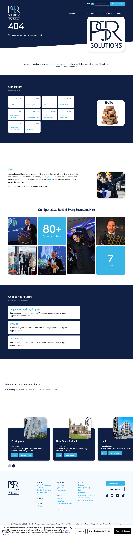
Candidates (72, 13)
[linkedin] (112, 495)
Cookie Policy (90, 524)
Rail (79, 490)
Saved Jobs (88, 4)
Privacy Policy (102, 524)
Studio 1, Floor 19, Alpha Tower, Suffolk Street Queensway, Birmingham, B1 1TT (28, 450)
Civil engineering (84, 488)
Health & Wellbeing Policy (50, 524)
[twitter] (123, 495)
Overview (60, 485)
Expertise (60, 501)
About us (94, 13)
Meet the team (42, 493)
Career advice (62, 490)
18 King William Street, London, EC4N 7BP (116, 449)
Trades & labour (83, 498)
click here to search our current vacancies (41, 390)
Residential (82, 493)
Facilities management (86, 500)
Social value (107, 13)
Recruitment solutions (64, 504)
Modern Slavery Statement (72, 524)
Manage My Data (115, 524)
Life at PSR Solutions (44, 485)
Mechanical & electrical (86, 495)
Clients (84, 13)
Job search (60, 488)
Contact (119, 13)
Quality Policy (34, 524)
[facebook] (107, 495)
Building (81, 485)
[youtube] (117, 495)
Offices (39, 506)
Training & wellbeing (44, 490)
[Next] (13, 466)
